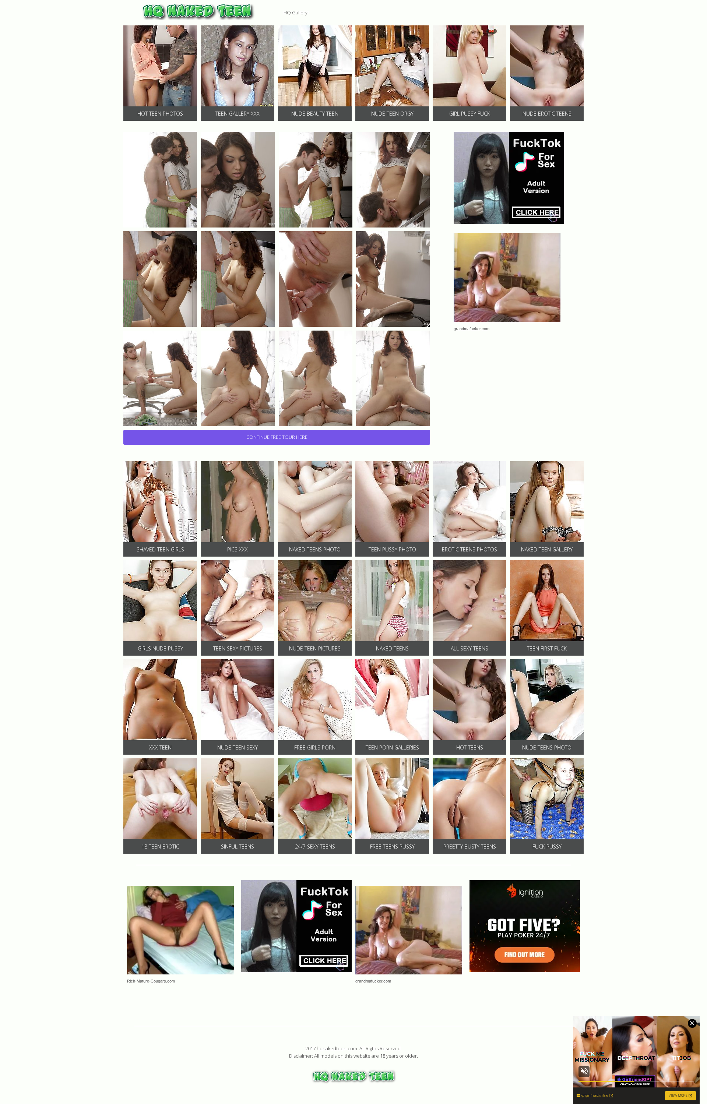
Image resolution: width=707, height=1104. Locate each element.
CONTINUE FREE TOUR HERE (276, 437)
